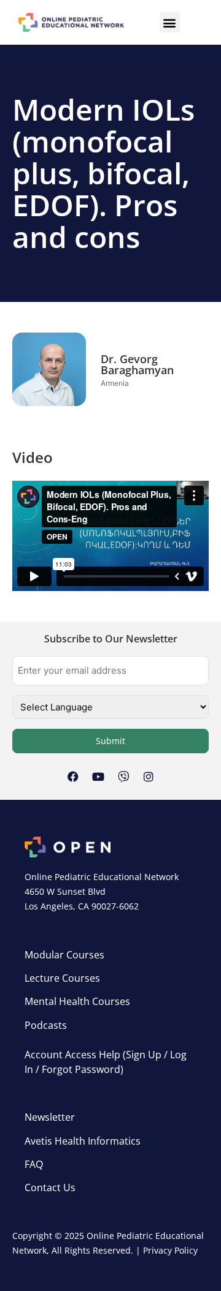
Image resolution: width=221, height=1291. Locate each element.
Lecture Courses (62, 978)
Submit (110, 741)
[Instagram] (149, 777)
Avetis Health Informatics (83, 1141)
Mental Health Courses (77, 1001)
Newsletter (50, 1117)
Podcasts (46, 1025)
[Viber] (123, 777)
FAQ (34, 1164)
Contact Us (50, 1187)
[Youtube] (98, 777)
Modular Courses (64, 955)
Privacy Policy (170, 1250)
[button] (170, 22)
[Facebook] (73, 777)
